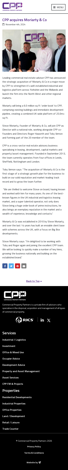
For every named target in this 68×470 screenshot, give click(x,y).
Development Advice (13, 365)
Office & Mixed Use (13, 352)
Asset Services (10, 377)
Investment (8, 346)
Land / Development (13, 416)
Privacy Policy (34, 446)
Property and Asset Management (21, 371)
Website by (32, 462)
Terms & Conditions (34, 452)
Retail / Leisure (10, 422)
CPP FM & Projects (12, 384)
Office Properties (12, 410)
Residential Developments (17, 397)
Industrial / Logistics (14, 340)
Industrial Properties (13, 403)
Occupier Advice (11, 358)
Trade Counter (10, 429)
